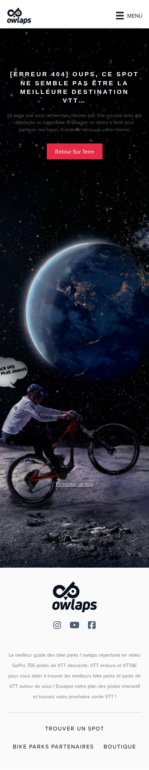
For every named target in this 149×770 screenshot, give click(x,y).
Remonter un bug (75, 484)
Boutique (120, 747)
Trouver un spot (74, 729)
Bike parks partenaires (53, 747)
